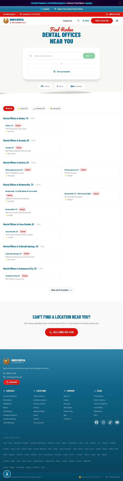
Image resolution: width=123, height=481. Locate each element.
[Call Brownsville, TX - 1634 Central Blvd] (106, 196)
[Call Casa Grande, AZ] (47, 234)
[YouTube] (117, 422)
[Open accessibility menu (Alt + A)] (7, 474)
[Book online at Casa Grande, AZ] (55, 234)
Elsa (99, 443)
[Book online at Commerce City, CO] (55, 277)
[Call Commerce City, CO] (47, 277)
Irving (50, 449)
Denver (36, 415)
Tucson (43, 467)
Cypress (64, 443)
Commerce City (49, 461)
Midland (105, 449)
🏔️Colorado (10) (39, 108)
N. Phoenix (36, 467)
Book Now (89, 3)
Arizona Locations (40, 403)
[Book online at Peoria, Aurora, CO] (114, 172)
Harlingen (6, 449)
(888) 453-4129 (114, 14)
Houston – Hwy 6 (15, 449)
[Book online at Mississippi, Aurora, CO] (55, 172)
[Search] (78, 20)
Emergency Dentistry (10, 415)
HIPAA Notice (98, 411)
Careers (66, 400)
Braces (5, 407)
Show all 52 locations (60, 290)
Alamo (10, 443)
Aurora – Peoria (26, 461)
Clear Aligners (7, 411)
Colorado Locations (40, 400)
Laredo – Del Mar (78, 449)
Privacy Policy (98, 396)
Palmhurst (34, 454)
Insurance (67, 403)
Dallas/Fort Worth (39, 411)
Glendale (28, 467)
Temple (93, 454)
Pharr (40, 454)
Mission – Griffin (113, 449)
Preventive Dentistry (10, 396)
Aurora (18, 461)
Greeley (64, 461)
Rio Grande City (48, 454)
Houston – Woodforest (40, 449)
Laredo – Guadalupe (65, 449)
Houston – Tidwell (27, 449)
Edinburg (93, 443)
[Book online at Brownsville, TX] (55, 212)
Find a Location (101, 20)
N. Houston (20, 454)
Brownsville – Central (54, 443)
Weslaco (104, 454)
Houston (36, 407)
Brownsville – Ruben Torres (38, 443)
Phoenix (36, 419)
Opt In (96, 415)
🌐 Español (44, 9)
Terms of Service (99, 400)
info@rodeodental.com (14, 377)
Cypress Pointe (73, 443)
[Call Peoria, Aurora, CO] (106, 172)
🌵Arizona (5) (55, 108)
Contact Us (67, 20)
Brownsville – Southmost (21, 443)
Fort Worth (113, 443)
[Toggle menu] (117, 20)
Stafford (86, 454)
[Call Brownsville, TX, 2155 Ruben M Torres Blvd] (47, 196)
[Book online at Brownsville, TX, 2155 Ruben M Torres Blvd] (55, 196)
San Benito (58, 454)
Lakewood (71, 461)
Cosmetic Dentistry (9, 419)
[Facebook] (96, 422)
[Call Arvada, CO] (47, 150)
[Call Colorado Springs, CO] (47, 256)
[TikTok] (110, 422)
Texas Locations (39, 396)
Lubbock (98, 449)
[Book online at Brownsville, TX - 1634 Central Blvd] (114, 196)
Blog (65, 415)
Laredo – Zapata (89, 449)
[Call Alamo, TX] (47, 128)
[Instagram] (103, 422)
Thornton (79, 461)
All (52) (10, 108)
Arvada (13, 461)
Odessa (27, 454)
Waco (98, 454)
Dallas (81, 443)
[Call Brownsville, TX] (47, 212)
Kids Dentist (7, 400)
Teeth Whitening (8, 422)
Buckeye (11, 467)
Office (87, 20)
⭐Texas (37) (22, 108)
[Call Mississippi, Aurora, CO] (47, 172)
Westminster (87, 461)
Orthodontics (7, 403)
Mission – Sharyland (9, 454)
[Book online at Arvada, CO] (55, 150)
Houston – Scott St (68, 454)
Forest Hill (105, 443)
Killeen (56, 449)
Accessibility (98, 407)
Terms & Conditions (100, 403)
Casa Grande (20, 467)
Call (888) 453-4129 (63, 332)
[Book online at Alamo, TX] (55, 128)
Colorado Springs (38, 461)
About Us (66, 396)
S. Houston (79, 454)
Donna (87, 443)
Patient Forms (68, 411)
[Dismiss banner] (120, 3)
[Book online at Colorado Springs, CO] (55, 256)
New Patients (68, 407)
